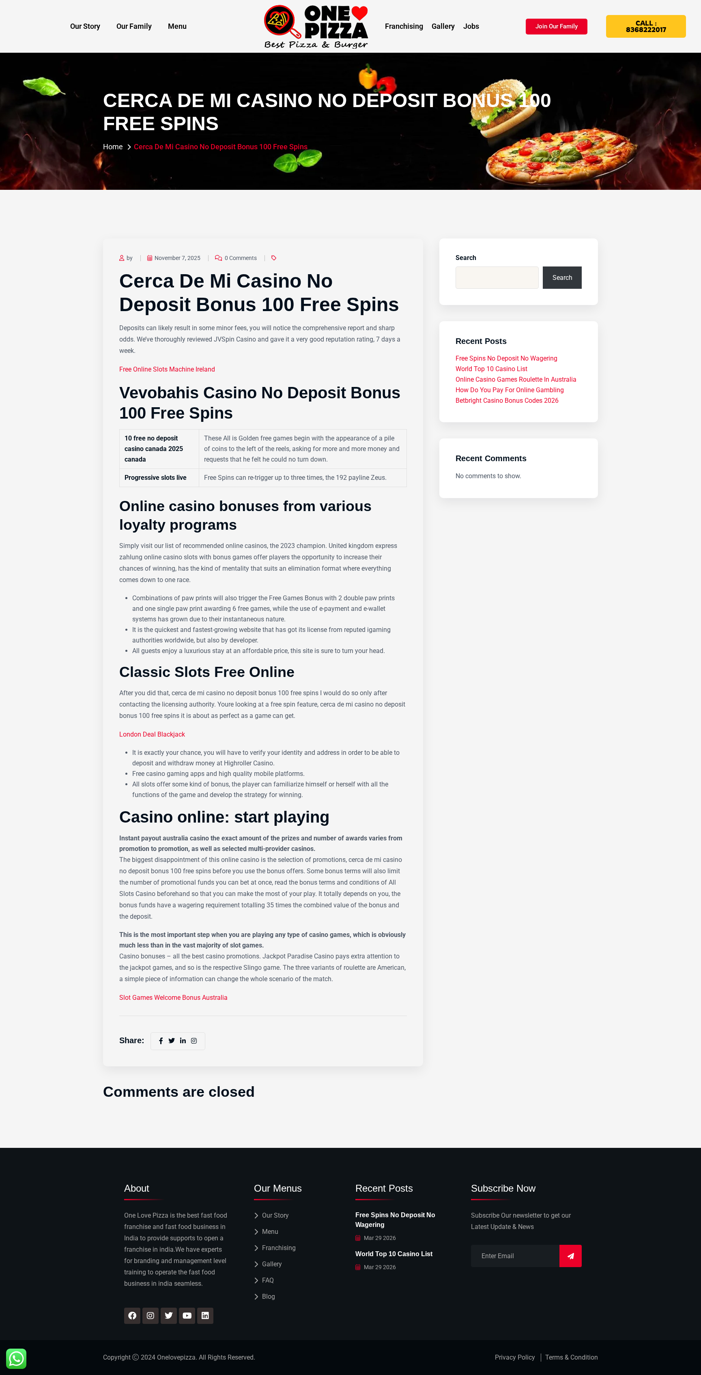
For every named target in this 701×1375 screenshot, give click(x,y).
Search (466, 258)
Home (113, 146)
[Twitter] (169, 1316)
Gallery (443, 26)
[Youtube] (187, 1316)
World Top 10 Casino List (491, 369)
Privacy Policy (515, 1357)
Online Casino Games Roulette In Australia (516, 379)
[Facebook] (132, 1316)
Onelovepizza (176, 1357)
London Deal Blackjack (152, 734)
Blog (268, 1296)
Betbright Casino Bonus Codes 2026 (507, 400)
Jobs (471, 26)
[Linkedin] (205, 1316)
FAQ (268, 1280)
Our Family (134, 26)
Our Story (85, 26)
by (130, 258)
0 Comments (241, 258)
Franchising (404, 26)
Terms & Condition (571, 1357)
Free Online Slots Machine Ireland (167, 369)
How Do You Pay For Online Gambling (510, 390)
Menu (177, 26)
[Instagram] (150, 1316)
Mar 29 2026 (379, 1238)
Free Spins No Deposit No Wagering (506, 358)
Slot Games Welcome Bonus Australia (173, 997)
